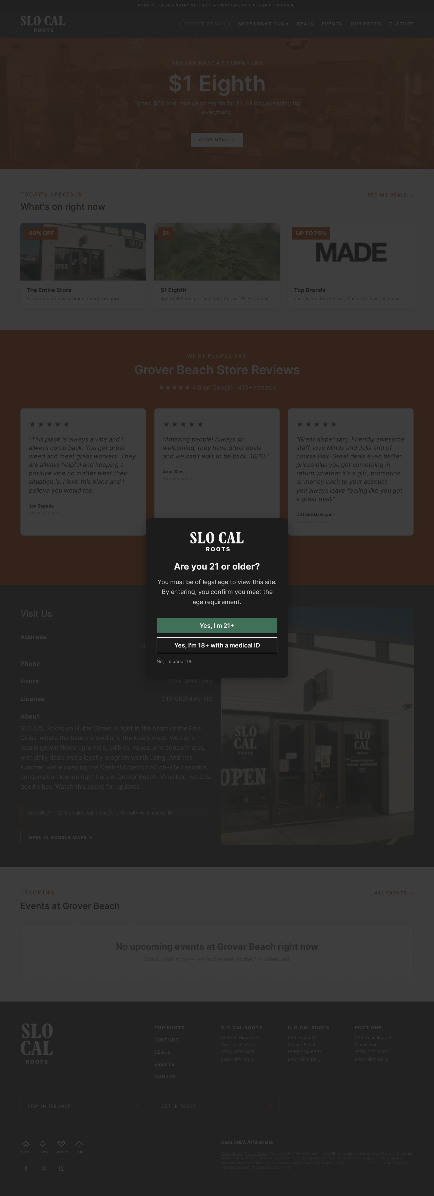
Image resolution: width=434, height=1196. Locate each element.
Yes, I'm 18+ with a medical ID (217, 645)
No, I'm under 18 (174, 661)
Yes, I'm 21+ (217, 625)
